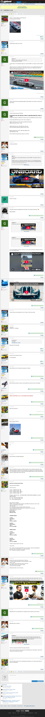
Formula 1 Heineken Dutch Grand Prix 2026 (10, 692)
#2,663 (42, 467)
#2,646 (42, 142)
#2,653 (42, 325)
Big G (13, 156)
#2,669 (43, 633)
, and (38, 305)
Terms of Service (23, 712)
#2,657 (43, 381)
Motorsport (4, 694)
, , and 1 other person (37, 414)
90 (13, 13)
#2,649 (42, 207)
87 (7, 13)
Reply (42, 38)
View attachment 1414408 (16, 342)
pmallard (13, 222)
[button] (20, 2)
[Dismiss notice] (43, 6)
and (39, 137)
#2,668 (43, 621)
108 (18, 13)
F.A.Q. (18, 712)
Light (18, 710)
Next (21, 13)
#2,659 (43, 406)
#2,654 (42, 338)
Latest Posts (4, 684)
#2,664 (42, 481)
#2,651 (43, 280)
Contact (9, 712)
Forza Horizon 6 (5, 691)
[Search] (43, 2)
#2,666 (43, 576)
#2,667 (43, 609)
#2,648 (42, 196)
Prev (2, 13)
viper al (13, 58)
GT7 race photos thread (7, 686)
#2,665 (43, 558)
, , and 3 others (36, 215)
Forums (18, 2)
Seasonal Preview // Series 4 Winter (9, 689)
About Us (14, 712)
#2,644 (42, 99)
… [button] (16, 13)
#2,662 (43, 454)
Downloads (24, 2)
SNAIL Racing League (6, 703)
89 (11, 13)
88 (9, 13)
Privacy (36, 712)
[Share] (40, 16)
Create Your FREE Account (22, 7)
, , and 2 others (36, 333)
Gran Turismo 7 (5, 698)
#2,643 (42, 56)
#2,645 (42, 111)
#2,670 (42, 659)
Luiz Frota (13, 340)
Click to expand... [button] (27, 164)
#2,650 (42, 220)
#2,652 (43, 310)
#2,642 (42, 41)
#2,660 (42, 419)
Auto (27, 710)
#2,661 (43, 442)
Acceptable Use (30, 712)
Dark (23, 710)
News (14, 2)
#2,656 (43, 366)
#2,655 (43, 353)
